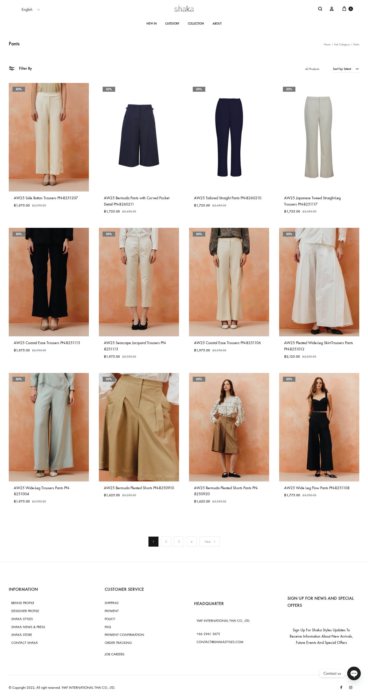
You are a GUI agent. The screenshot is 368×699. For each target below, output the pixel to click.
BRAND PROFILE (22, 603)
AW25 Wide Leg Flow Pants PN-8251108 (316, 487)
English (27, 9)
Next (208, 541)
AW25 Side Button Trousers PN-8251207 (46, 197)
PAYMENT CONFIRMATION (124, 635)
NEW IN (151, 23)
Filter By (25, 68)
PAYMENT (112, 611)
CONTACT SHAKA (24, 643)
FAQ (108, 627)
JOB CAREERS (114, 654)
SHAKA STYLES (22, 619)
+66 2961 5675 (208, 634)
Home (327, 44)
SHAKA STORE (21, 635)
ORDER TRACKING (118, 643)
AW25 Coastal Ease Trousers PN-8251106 (227, 342)
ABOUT (217, 23)
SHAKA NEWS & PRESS (28, 627)
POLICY (110, 619)
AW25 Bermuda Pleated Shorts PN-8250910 (139, 487)
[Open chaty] (354, 673)
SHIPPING (112, 603)
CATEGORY (172, 23)
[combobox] (346, 69)
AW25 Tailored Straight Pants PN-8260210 (227, 197)
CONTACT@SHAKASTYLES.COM (220, 642)
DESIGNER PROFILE (25, 611)
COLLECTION (196, 23)
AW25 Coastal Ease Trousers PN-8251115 (47, 342)
